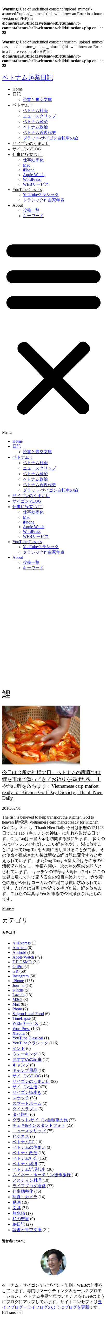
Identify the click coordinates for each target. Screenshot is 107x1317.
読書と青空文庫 (37, 99)
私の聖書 (20, 1219)
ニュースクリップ (39, 116)
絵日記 (18, 1224)
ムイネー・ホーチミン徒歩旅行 (41, 1175)
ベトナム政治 (35, 127)
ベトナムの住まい (29, 1147)
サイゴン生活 (24, 1087)
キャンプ (20, 1065)
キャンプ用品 (24, 1070)
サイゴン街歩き (27, 1092)
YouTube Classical (27, 1038)
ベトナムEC (23, 1142)
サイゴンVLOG (26, 149)
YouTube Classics (27, 189)
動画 (16, 1202)
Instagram (20, 976)
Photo (17, 1009)
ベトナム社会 (35, 110)
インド (18, 1048)
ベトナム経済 (35, 121)
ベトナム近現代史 (39, 132)
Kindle (18, 990)
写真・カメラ (24, 1197)
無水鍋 (18, 1213)
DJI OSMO (22, 962)
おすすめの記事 (27, 1059)
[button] (53, 329)
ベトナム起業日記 (27, 77)
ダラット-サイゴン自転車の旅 (50, 138)
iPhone (28, 170)
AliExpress (21, 943)
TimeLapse (21, 1018)
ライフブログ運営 (29, 1186)
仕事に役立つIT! (27, 154)
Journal (18, 985)
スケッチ (20, 1098)
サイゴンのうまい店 (31, 143)
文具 (16, 1208)
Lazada (18, 995)
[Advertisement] (53, 629)
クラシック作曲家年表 (43, 200)
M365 (17, 999)
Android (19, 952)
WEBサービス (36, 184)
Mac (26, 165)
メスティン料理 (27, 1180)
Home (17, 89)
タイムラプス (24, 1109)
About (17, 205)
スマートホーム (27, 1103)
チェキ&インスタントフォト (38, 1125)
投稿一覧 (31, 210)
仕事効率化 (33, 160)
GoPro (17, 966)
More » (8, 908)
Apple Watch (33, 174)
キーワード (33, 215)
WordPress (32, 179)
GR (15, 971)
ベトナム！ (22, 105)
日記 (16, 94)
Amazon (19, 947)
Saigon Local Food (28, 1013)
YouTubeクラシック (41, 194)
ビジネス (20, 1136)
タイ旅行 (20, 1114)
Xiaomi (18, 1033)
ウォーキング (24, 1054)
